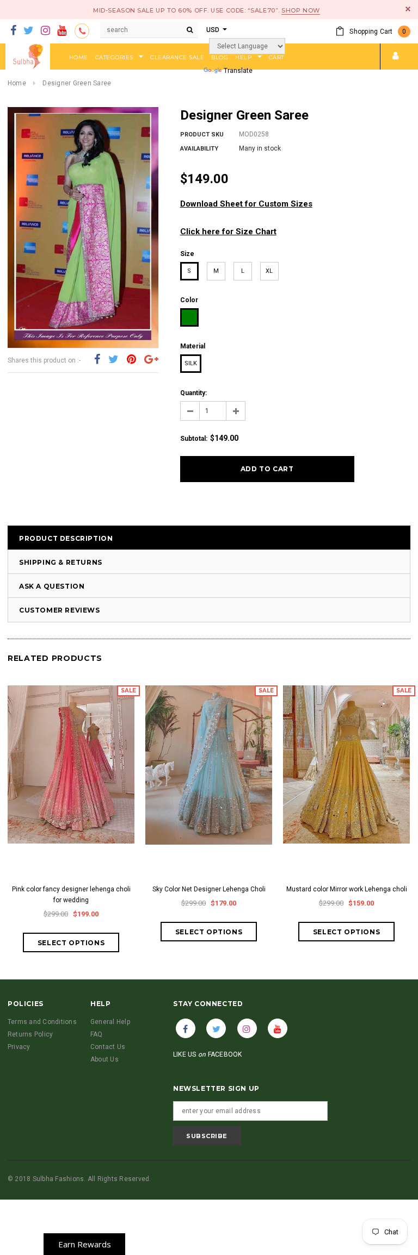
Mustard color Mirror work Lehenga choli (346, 889)
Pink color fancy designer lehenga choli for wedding (71, 894)
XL (269, 270)
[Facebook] (13, 31)
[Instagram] (45, 31)
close (407, 9)
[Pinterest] (131, 359)
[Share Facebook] (97, 359)
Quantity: (193, 393)
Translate (238, 70)
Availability (199, 148)
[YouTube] (61, 31)
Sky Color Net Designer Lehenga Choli (209, 889)
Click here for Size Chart (228, 231)
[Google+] (151, 359)
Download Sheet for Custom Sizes (246, 204)
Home (17, 83)
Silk (191, 363)
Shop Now (300, 10)
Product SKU (202, 134)
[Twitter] (28, 31)
